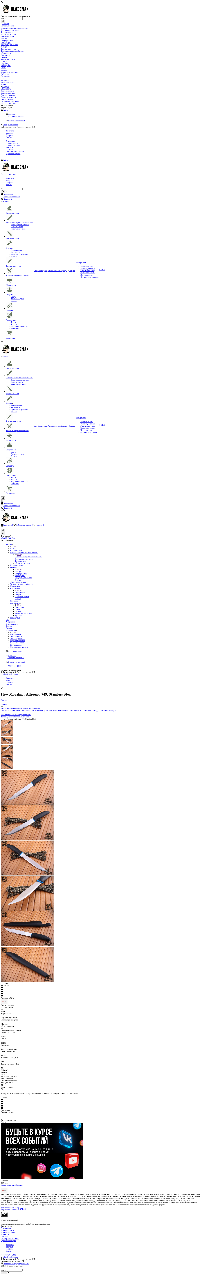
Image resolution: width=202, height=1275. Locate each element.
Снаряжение (20, 592)
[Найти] (3, 21)
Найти (4, 1273)
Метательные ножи (21, 717)
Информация (15, 634)
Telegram (9, 135)
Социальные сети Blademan (12, 1185)
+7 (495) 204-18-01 (9, 103)
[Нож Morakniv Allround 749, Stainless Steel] (27, 804)
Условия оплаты (7, 1230)
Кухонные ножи (20, 711)
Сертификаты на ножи (10, 1239)
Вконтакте (10, 131)
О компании (6, 1228)
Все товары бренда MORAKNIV (14, 1209)
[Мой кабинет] (2, 501)
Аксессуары (20, 607)
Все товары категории (10, 1207)
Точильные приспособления (59, 711)
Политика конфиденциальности (16, 1264)
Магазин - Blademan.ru (10, 1268)
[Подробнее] (1, 1187)
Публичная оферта (8, 1241)
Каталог (13, 548)
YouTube (9, 137)
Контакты (5, 1234)
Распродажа (112, 711)
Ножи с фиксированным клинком (28, 557)
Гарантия (4, 1236)
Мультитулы (76, 711)
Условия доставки (8, 1232)
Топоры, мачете (7, 717)
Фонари (18, 571)
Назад (15, 546)
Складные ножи (7, 711)
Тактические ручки (40, 711)
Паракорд (94, 711)
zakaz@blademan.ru (10, 125)
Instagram (9, 133)
